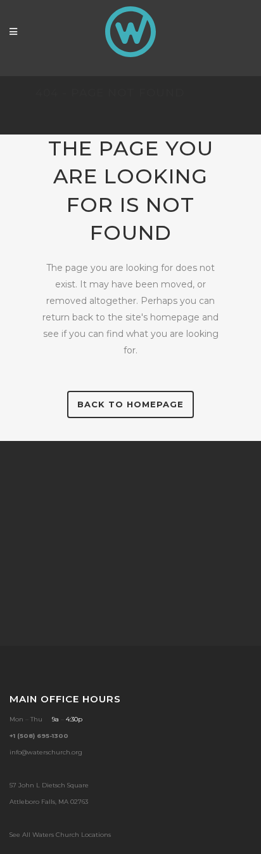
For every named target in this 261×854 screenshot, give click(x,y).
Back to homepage (130, 404)
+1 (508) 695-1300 (39, 735)
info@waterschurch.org (46, 752)
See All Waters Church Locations (60, 834)
